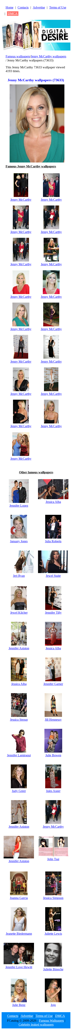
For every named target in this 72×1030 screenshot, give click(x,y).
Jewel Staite (53, 575)
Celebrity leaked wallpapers (36, 1024)
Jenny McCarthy (20, 199)
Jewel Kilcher (19, 612)
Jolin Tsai (53, 859)
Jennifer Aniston (19, 648)
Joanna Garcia (19, 898)
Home (9, 7)
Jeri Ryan (19, 575)
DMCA (13, 13)
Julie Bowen (53, 755)
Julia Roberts (53, 541)
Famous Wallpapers (51, 1020)
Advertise (39, 7)
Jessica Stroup (19, 719)
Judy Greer (19, 791)
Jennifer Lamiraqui (19, 755)
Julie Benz (18, 1005)
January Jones (19, 541)
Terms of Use (57, 7)
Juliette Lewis (53, 933)
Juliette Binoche (53, 969)
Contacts (23, 7)
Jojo (53, 1005)
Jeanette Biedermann (19, 933)
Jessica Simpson (53, 898)
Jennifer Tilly (53, 612)
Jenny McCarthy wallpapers (48, 56)
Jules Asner (53, 791)
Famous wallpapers (18, 56)
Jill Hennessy (53, 719)
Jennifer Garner (53, 684)
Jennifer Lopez (18, 505)
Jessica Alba (53, 502)
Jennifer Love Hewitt (18, 967)
